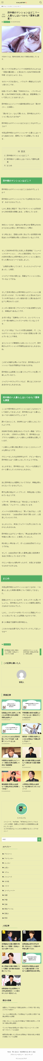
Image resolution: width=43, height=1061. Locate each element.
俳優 (5, 895)
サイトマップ (28, 1054)
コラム (6, 872)
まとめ (9, 166)
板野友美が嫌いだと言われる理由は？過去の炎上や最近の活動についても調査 (21, 1036)
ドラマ (6, 886)
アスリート (8, 854)
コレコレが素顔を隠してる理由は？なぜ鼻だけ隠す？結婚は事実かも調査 (21, 1015)
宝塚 (5, 904)
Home (9, 1052)
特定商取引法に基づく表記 (28, 1052)
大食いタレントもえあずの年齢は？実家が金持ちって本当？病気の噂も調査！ (21, 1022)
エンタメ (7, 863)
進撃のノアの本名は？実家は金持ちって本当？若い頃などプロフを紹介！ (21, 1009)
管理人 (21, 682)
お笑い (6, 867)
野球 (5, 918)
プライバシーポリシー (17, 1054)
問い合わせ (15, 1052)
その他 (6, 881)
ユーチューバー (9, 890)
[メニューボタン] (2, 2)
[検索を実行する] (39, 839)
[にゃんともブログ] (21, 2)
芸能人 (6, 913)
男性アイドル (8, 909)
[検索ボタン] (40, 2)
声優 (5, 900)
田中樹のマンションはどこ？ (18, 156)
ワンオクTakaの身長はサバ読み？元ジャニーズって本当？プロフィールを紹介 (20, 1029)
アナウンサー (8, 858)
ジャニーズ (7, 21)
